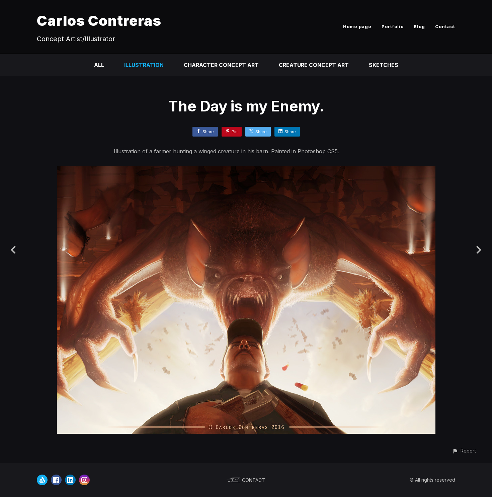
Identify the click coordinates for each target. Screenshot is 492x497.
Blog (419, 26)
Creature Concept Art (314, 65)
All (99, 65)
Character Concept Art (221, 65)
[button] (464, 451)
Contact (445, 26)
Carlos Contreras (99, 20)
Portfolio (393, 26)
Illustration (144, 65)
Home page (357, 26)
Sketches (383, 65)
